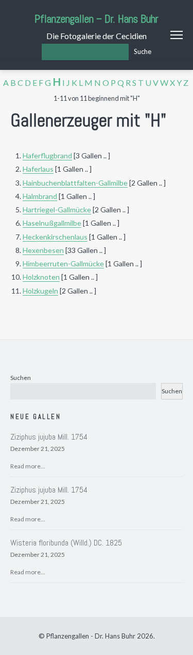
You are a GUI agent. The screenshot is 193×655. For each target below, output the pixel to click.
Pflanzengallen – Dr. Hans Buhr (96, 19)
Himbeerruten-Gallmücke (63, 263)
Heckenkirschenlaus (55, 236)
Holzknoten (41, 276)
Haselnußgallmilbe (52, 223)
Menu (176, 35)
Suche (142, 51)
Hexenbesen (43, 250)
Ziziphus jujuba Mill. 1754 (48, 436)
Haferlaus (38, 169)
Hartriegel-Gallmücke (57, 209)
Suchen (20, 377)
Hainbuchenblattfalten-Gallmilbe (75, 182)
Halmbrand (40, 196)
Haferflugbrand (47, 155)
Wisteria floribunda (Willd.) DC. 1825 (66, 542)
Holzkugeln (40, 290)
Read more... (27, 466)
